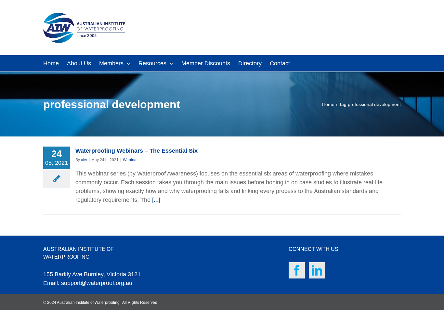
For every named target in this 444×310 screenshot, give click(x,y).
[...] (156, 200)
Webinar (130, 160)
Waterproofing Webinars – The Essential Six (136, 151)
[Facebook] (297, 270)
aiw (84, 160)
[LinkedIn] (317, 270)
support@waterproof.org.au (96, 283)
